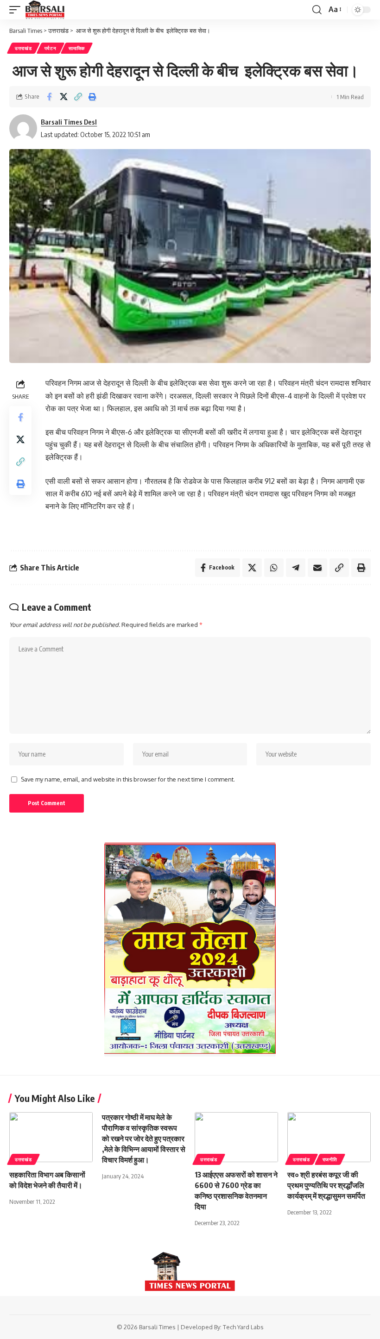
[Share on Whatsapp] (274, 567)
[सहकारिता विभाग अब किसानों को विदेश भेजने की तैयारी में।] (51, 1137)
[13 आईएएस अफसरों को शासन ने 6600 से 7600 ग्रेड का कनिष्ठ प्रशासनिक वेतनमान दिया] (236, 1137)
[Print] (92, 96)
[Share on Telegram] (295, 567)
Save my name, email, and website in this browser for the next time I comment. (128, 779)
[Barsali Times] (45, 9)
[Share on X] (63, 96)
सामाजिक (77, 48)
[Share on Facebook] (49, 96)
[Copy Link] (77, 96)
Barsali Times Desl (69, 122)
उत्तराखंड (23, 48)
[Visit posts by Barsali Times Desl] (23, 128)
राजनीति (330, 1159)
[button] (17, 9)
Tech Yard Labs (243, 1327)
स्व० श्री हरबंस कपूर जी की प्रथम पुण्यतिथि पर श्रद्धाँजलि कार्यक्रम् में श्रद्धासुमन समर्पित (326, 1185)
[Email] (317, 567)
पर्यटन (50, 48)
